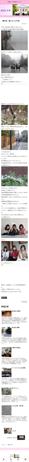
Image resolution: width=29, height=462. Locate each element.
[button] (26, 257)
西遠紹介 (4, 297)
